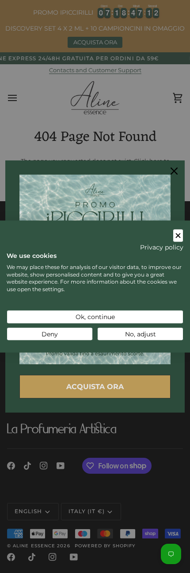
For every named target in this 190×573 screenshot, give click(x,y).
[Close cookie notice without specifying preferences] (178, 235)
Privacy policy (161, 247)
